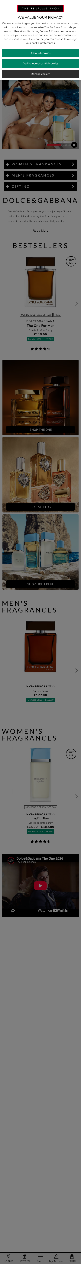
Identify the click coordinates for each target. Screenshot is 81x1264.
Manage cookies (40, 74)
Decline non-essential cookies (40, 63)
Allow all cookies (40, 53)
